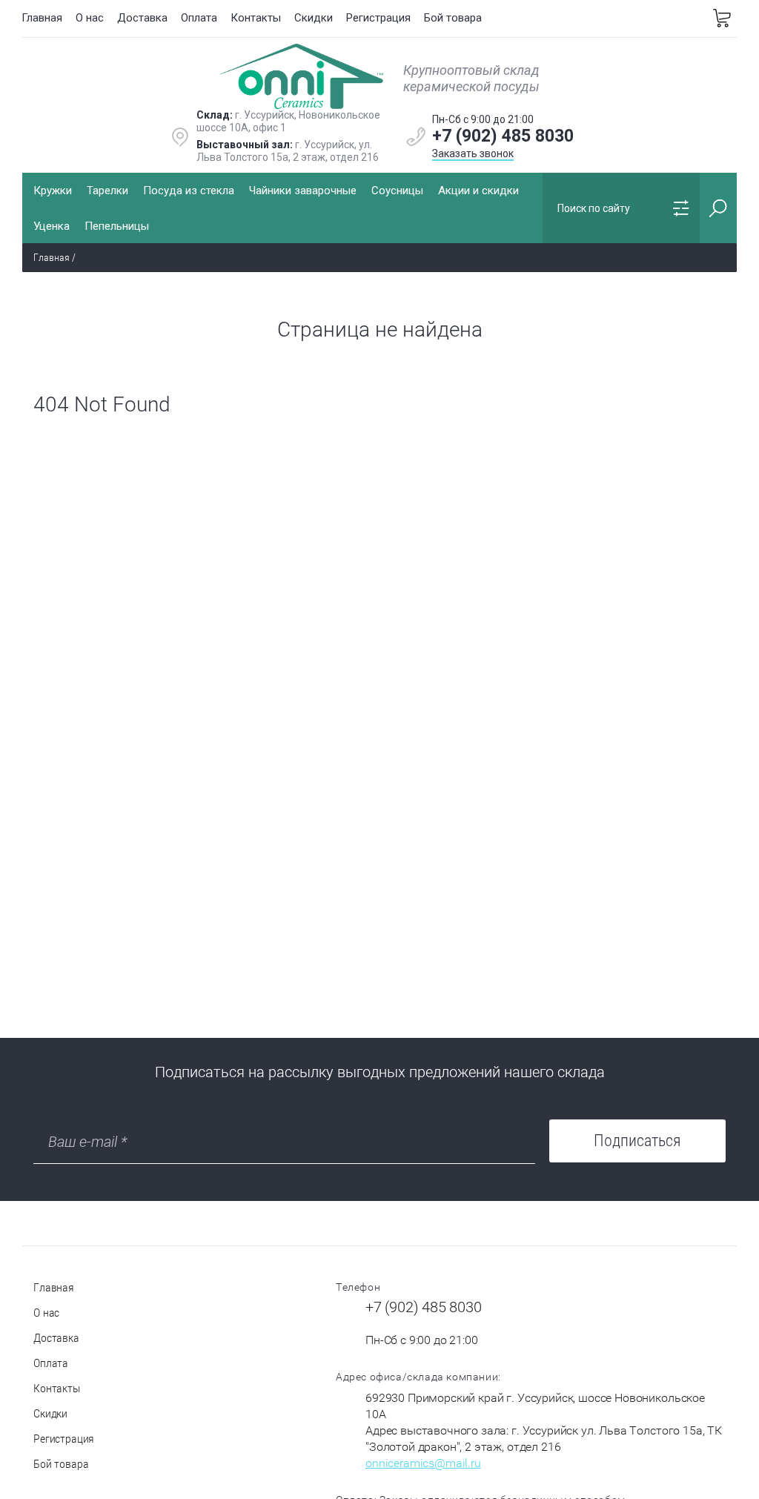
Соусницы (397, 190)
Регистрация (378, 17)
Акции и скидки (478, 190)
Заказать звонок (473, 153)
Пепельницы (116, 226)
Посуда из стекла (188, 190)
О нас (90, 17)
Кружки (52, 190)
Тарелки (107, 190)
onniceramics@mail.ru (423, 1463)
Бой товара (453, 17)
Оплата (199, 17)
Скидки (313, 17)
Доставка (142, 17)
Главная (41, 17)
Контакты (256, 17)
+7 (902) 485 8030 (503, 136)
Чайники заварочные (303, 190)
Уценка (51, 226)
